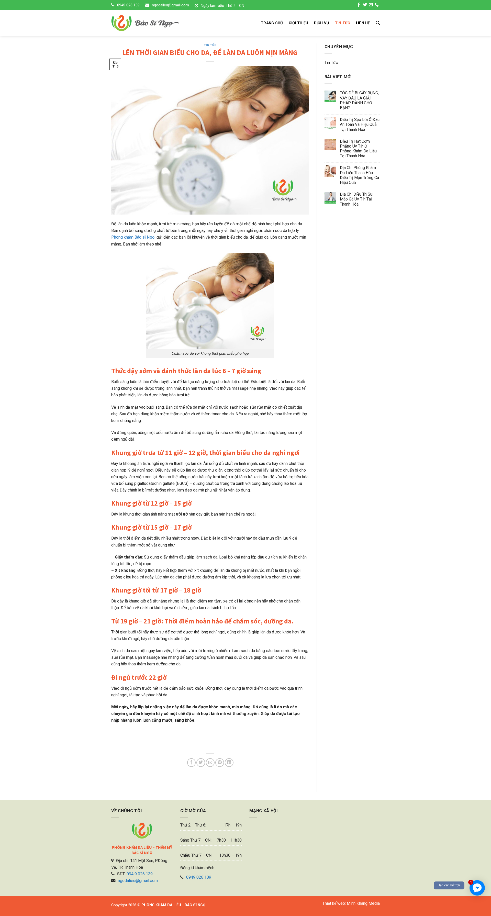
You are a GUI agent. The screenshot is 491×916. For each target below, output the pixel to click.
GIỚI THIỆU (298, 23)
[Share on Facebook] (191, 762)
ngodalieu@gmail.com (170, 5)
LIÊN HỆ (363, 23)
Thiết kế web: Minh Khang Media (351, 903)
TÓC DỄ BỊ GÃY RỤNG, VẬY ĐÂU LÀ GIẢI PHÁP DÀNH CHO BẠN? (359, 100)
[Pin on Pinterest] (219, 762)
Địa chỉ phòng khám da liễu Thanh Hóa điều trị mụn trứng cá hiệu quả (359, 175)
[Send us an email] (371, 5)
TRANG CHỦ (272, 23)
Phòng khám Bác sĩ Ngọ (133, 237)
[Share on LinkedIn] (229, 762)
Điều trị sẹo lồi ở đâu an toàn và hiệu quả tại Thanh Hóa (360, 124)
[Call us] (377, 5)
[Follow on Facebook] (359, 5)
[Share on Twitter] (200, 762)
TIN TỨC (342, 23)
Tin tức (210, 45)
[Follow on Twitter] (365, 5)
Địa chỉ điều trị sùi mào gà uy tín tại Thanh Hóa (356, 199)
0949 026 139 (128, 5)
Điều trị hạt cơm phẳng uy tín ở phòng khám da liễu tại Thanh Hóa (358, 149)
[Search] (378, 23)
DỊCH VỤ (321, 23)
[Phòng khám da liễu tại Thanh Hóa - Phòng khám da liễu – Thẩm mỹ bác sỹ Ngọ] (153, 23)
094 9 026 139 (140, 874)
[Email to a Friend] (210, 762)
